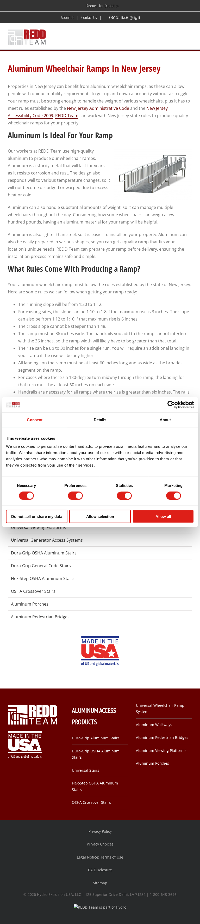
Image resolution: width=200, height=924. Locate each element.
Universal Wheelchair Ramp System (160, 708)
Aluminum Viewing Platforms (161, 750)
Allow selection (100, 516)
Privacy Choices (100, 844)
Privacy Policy (100, 831)
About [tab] (165, 419)
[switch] (75, 495)
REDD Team (66, 115)
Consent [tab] (34, 419)
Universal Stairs (85, 770)
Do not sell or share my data (36, 516)
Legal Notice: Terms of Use (100, 857)
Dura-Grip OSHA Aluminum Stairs (44, 553)
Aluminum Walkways (154, 724)
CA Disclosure (100, 869)
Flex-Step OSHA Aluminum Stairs (42, 578)
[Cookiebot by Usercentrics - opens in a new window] (171, 404)
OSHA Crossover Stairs (33, 591)
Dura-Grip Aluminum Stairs (96, 737)
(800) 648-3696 (124, 17)
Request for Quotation (102, 6)
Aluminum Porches (29, 604)
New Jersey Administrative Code (98, 108)
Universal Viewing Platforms (38, 527)
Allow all (163, 516)
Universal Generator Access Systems (47, 540)
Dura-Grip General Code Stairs (41, 566)
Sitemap (100, 882)
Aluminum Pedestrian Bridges (40, 617)
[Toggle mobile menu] (190, 37)
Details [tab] (100, 419)
